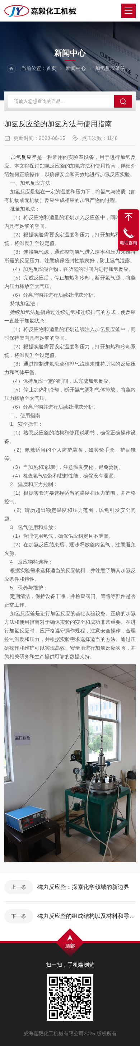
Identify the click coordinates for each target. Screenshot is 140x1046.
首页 (51, 68)
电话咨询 (128, 242)
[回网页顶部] (128, 217)
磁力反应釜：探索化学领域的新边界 (83, 887)
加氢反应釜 (24, 157)
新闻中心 (76, 68)
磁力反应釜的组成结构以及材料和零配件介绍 (86, 916)
